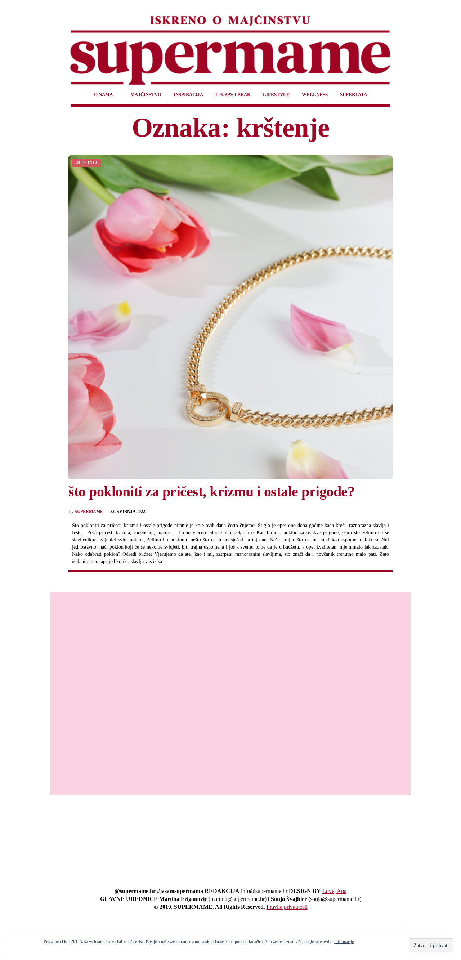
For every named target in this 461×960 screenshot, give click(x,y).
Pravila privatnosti (287, 907)
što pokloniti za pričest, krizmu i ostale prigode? (211, 491)
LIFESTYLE (276, 94)
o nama (103, 94)
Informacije (344, 941)
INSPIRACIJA (188, 94)
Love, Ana (334, 891)
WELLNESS (315, 94)
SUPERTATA (353, 94)
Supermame (89, 511)
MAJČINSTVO (145, 94)
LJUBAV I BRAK (233, 94)
